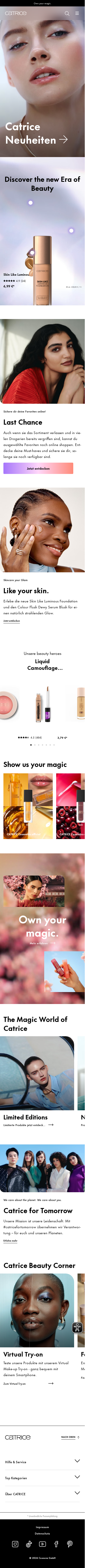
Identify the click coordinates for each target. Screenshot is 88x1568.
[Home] (15, 13)
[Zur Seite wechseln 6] (50, 745)
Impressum (42, 1527)
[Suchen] (67, 13)
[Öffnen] (77, 13)
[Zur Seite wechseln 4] (42, 745)
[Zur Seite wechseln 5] (46, 745)
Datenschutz (42, 1533)
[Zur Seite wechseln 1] (31, 745)
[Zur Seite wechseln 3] (38, 745)
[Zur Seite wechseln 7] (54, 745)
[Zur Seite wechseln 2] (34, 745)
